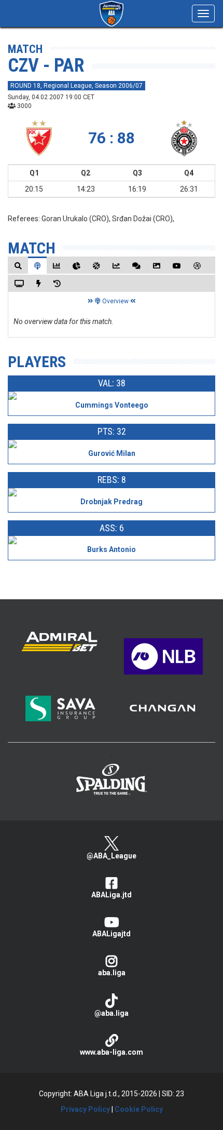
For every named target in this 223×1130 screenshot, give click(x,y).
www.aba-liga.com (111, 1052)
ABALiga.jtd (111, 895)
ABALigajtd (111, 934)
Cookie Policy (139, 1109)
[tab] (18, 266)
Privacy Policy (85, 1109)
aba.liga (112, 972)
